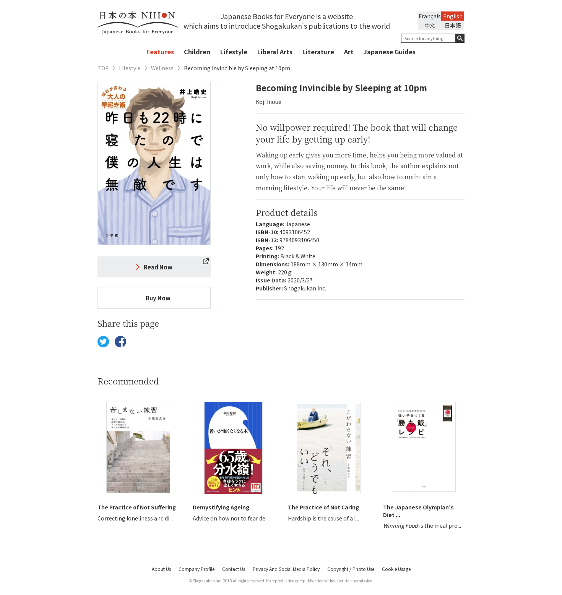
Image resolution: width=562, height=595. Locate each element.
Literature (318, 51)
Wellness (162, 68)
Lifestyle (233, 51)
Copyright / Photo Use (350, 569)
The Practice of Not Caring (323, 507)
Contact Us (233, 569)
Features (160, 51)
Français (430, 16)
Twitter (103, 341)
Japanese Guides (390, 51)
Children (197, 51)
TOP (103, 68)
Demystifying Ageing (221, 507)
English (453, 16)
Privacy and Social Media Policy (286, 569)
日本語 (453, 25)
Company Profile (196, 569)
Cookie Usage (396, 569)
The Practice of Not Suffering (136, 507)
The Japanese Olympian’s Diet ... (418, 511)
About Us (161, 569)
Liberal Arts (274, 51)
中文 (429, 25)
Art (349, 51)
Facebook (120, 341)
